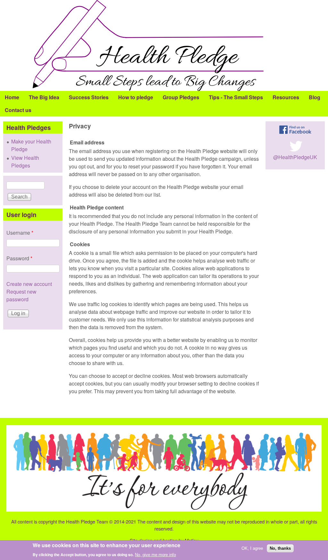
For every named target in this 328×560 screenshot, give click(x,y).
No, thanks (280, 548)
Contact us (18, 110)
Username (19, 232)
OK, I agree (252, 548)
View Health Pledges (25, 161)
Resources (286, 97)
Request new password (21, 295)
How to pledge (135, 97)
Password (19, 258)
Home (12, 97)
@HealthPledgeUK (295, 157)
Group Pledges (181, 97)
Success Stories (89, 97)
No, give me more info (155, 554)
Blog (314, 97)
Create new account (29, 284)
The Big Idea (44, 97)
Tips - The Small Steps (236, 97)
